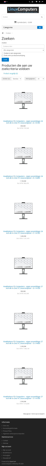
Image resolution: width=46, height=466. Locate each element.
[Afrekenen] (42, 2)
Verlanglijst (6, 455)
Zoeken (8, 33)
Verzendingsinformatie (10, 428)
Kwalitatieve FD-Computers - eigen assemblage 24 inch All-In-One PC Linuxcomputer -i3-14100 (23, 122)
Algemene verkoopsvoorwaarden (13, 434)
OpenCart (13, 461)
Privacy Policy (7, 431)
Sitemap (5, 443)
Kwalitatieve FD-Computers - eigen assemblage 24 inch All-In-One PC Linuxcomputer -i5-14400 (23, 177)
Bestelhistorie (7, 453)
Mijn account (7, 450)
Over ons (6, 426)
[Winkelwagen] (39, 2)
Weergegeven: (30, 79)
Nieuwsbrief (7, 458)
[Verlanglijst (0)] (36, 2)
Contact (5, 441)
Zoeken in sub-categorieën (12, 53)
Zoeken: (4, 43)
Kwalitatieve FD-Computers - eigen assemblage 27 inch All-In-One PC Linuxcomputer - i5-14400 (23, 342)
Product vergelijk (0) (10, 73)
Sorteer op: (6, 79)
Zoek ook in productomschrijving (14, 55)
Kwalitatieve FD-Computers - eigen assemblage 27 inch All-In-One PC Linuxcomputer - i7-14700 (23, 397)
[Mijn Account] (33, 2)
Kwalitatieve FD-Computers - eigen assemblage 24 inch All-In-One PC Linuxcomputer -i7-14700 (23, 232)
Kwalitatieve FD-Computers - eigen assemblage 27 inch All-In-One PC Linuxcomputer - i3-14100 (23, 287)
